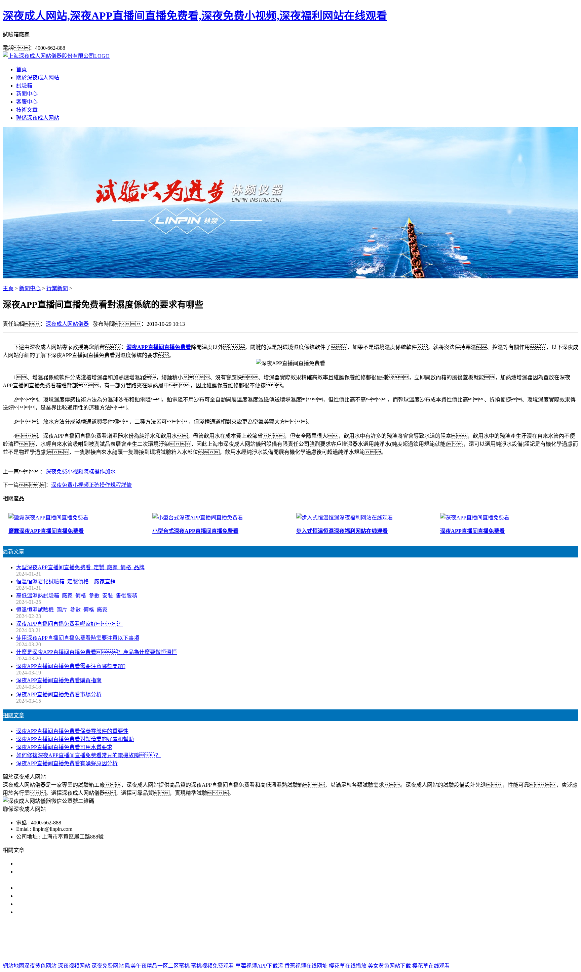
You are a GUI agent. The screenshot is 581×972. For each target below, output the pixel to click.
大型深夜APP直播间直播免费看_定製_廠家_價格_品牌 (80, 567)
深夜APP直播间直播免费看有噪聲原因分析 (67, 763)
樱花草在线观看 (431, 966)
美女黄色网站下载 (389, 966)
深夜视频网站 (74, 966)
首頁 (21, 69)
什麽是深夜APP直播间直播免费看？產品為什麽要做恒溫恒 (96, 652)
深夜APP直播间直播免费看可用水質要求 (64, 747)
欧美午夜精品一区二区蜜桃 (157, 966)
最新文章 (13, 551)
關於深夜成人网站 (37, 77)
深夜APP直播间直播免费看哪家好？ (72, 863)
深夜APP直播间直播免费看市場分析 (59, 694)
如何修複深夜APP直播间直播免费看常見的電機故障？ (88, 755)
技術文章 (27, 110)
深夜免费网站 (107, 966)
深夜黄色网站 (40, 966)
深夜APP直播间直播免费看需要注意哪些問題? (70, 666)
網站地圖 (326, 952)
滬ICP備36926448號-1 (401, 952)
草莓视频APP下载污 (259, 966)
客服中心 (27, 102)
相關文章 (13, 715)
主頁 (8, 288)
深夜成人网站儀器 (67, 324)
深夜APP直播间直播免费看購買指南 (59, 680)
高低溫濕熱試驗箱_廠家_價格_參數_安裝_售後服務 (76, 595)
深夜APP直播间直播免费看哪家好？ (69, 624)
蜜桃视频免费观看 (212, 966)
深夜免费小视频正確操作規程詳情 (91, 485)
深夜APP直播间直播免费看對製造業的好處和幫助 (75, 739)
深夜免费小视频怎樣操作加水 (81, 471)
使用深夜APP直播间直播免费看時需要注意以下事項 (77, 638)
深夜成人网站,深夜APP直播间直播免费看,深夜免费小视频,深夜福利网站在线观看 (195, 16)
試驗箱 (24, 85)
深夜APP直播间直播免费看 (158, 347)
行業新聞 (57, 288)
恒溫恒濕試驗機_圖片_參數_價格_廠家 (62, 610)
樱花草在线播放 (347, 966)
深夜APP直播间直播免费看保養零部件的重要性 (72, 731)
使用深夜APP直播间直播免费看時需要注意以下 (72, 888)
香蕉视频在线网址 (305, 966)
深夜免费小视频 (303, 939)
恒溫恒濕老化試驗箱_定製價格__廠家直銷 (66, 581)
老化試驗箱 (340, 939)
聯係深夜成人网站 (37, 118)
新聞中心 (27, 93)
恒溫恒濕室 (372, 939)
